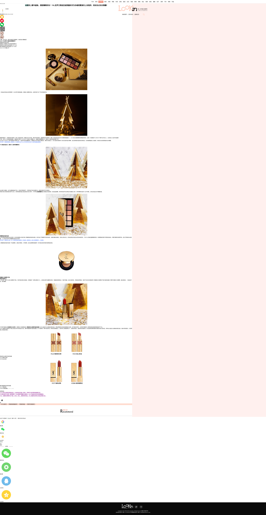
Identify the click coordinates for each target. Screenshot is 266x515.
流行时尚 (130, 14)
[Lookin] (127, 505)
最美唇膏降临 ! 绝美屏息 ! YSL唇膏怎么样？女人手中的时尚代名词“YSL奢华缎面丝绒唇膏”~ (23, 141)
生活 (128, 1)
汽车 (165, 1)
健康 (154, 1)
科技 (173, 1)
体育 (109, 1)
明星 (113, 1)
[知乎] (142, 506)
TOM (92, 1)
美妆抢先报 (2, 3)
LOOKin (101, 1)
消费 (162, 1)
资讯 (96, 1)
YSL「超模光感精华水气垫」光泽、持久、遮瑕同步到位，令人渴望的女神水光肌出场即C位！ (23, 395)
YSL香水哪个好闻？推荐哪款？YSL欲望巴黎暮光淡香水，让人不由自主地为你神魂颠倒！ (22, 394)
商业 (143, 1)
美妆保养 (124, 14)
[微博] (137, 506)
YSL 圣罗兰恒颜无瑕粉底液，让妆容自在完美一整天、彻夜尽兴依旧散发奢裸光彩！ (20, 392)
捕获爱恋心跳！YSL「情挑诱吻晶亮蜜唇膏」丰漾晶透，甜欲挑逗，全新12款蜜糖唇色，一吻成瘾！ (24, 240)
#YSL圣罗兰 (4, 404)
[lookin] (133, 6)
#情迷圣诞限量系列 (13, 404)
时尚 (117, 1)
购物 (169, 1)
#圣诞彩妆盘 (22, 404)
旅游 (124, 1)
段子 (158, 1)
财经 (150, 1)
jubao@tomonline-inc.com (145, 512)
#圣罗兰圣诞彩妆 (30, 404)
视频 (147, 1)
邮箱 (139, 1)
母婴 (132, 1)
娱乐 (105, 1)
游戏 (120, 1)
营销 (135, 1)
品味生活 (137, 14)
